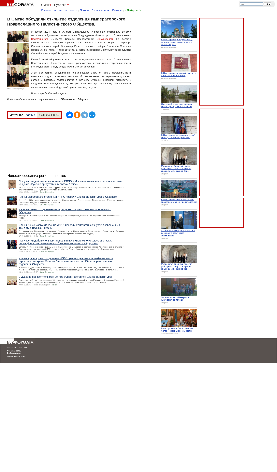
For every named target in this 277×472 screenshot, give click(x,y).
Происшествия (100, 10)
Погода (84, 10)
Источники (70, 10)
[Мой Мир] (92, 114)
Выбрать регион (14, 353)
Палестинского (39, 39)
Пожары (117, 10)
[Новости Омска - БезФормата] (17, 3)
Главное (46, 10)
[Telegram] (84, 114)
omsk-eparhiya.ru (19, 89)
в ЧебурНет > (133, 10)
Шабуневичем (105, 39)
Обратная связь (14, 351)
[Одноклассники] (77, 114)
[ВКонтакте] (69, 114)
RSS (24, 357)
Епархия (29, 114)
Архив (58, 10)
